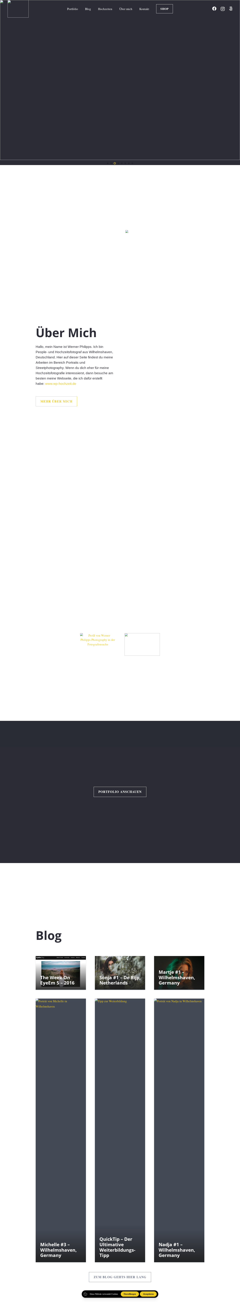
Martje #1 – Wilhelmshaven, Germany (177, 977)
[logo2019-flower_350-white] (18, 9)
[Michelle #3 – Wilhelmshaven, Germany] (61, 1130)
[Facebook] (214, 9)
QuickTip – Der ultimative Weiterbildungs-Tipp (117, 1247)
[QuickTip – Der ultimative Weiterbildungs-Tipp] (120, 1130)
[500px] (231, 9)
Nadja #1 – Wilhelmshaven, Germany (177, 1250)
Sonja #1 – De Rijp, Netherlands (120, 980)
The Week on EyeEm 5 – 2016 (57, 980)
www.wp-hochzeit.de (60, 384)
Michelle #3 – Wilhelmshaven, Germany (58, 1250)
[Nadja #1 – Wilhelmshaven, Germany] (179, 1130)
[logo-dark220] (142, 644)
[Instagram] (223, 9)
